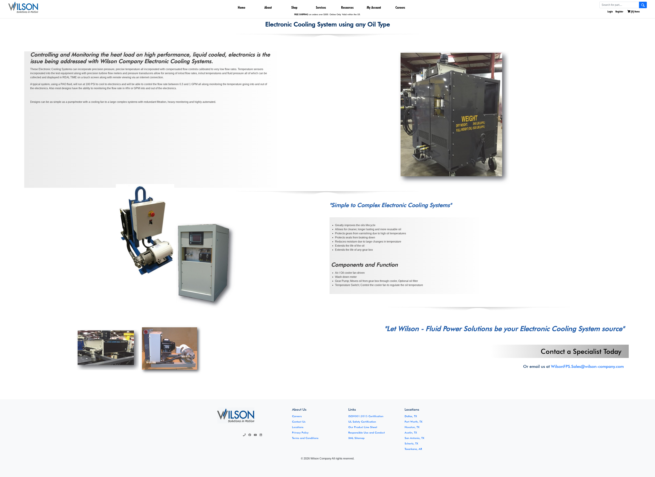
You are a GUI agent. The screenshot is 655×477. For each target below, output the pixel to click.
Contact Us (298, 421)
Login (610, 11)
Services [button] (321, 7)
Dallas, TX (411, 416)
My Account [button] (374, 7)
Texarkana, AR (413, 449)
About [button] (268, 7)
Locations (297, 427)
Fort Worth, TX (413, 421)
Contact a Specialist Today (581, 351)
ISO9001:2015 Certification (365, 416)
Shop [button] (294, 7)
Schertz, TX (411, 443)
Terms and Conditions (305, 438)
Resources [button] (347, 7)
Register (619, 11)
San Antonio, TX (414, 438)
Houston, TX (412, 427)
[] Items (635, 11)
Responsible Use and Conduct (366, 432)
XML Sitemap (356, 438)
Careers (400, 7)
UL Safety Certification (362, 421)
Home (241, 7)
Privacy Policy (300, 432)
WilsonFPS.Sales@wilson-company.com (587, 366)
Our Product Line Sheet (362, 427)
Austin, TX (411, 432)
